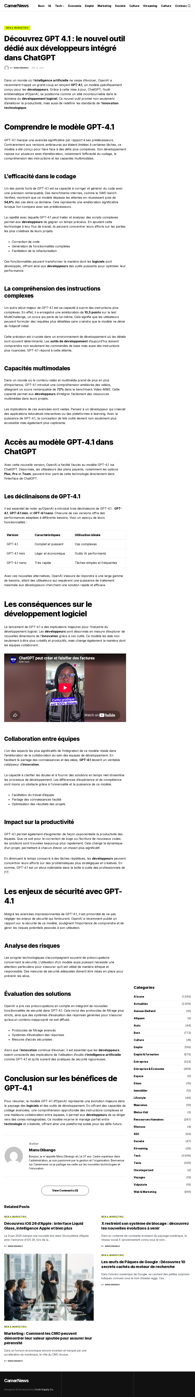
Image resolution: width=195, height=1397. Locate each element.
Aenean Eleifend (144, 1011)
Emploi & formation (146, 1054)
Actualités (141, 1003)
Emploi (138, 1047)
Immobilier (141, 1090)
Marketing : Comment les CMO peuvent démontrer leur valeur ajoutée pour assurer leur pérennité (48, 1338)
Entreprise (141, 1061)
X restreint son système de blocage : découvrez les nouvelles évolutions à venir (145, 1225)
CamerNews (16, 5)
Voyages (139, 1177)
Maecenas (140, 1105)
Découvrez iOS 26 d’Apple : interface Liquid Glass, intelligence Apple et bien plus (43, 1225)
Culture (139, 1040)
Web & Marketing (17, 28)
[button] (189, 5)
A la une (139, 996)
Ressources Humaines (149, 1119)
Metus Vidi (141, 1112)
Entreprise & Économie (149, 1068)
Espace (138, 1076)
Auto (137, 1025)
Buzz (137, 1032)
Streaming (141, 1148)
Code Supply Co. (44, 1389)
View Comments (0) (65, 1190)
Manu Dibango (42, 1150)
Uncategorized (143, 1170)
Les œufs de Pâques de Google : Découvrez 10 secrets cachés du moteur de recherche (143, 1264)
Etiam (137, 1083)
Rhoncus (139, 1126)
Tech (137, 1155)
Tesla (137, 1162)
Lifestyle (140, 1097)
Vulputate (140, 1184)
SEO (136, 1134)
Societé (139, 1141)
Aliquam (139, 1018)
